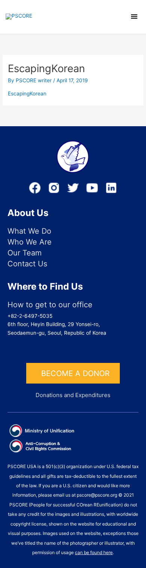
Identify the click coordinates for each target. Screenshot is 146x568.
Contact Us (27, 264)
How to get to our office (49, 305)
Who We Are (29, 242)
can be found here (94, 552)
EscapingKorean (27, 94)
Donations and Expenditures (73, 395)
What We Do (29, 231)
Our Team (24, 253)
